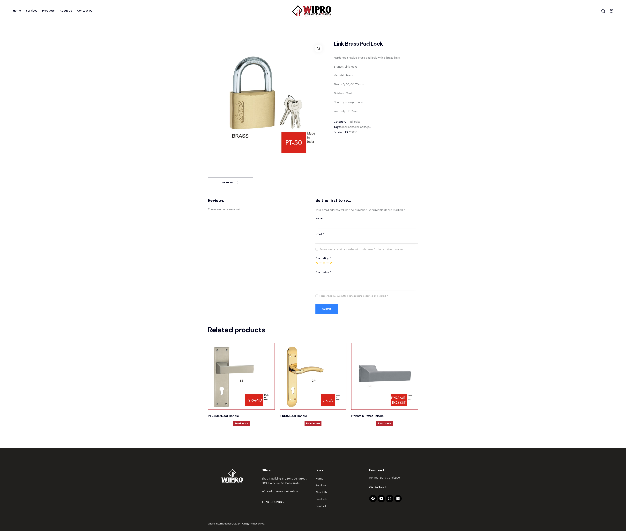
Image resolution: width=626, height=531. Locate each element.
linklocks (360, 127)
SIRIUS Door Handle (293, 416)
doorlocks (347, 127)
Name (319, 218)
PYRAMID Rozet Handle (367, 416)
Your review (323, 272)
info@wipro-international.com (281, 491)
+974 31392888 (273, 502)
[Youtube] (381, 498)
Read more (241, 423)
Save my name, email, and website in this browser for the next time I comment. (362, 249)
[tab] (230, 183)
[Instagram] (389, 498)
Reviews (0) (230, 182)
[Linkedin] (398, 498)
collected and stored (374, 296)
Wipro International (219, 523)
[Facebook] (373, 498)
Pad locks (354, 121)
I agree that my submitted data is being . (354, 295)
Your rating (323, 258)
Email (319, 234)
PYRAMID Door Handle (223, 416)
